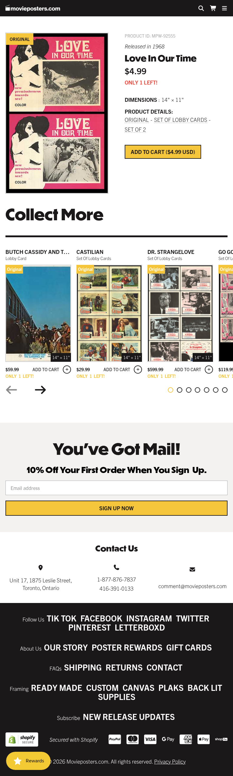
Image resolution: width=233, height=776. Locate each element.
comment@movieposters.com (192, 585)
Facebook (101, 618)
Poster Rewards (127, 647)
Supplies (116, 696)
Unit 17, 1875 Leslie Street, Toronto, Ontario (40, 584)
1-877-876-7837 (116, 579)
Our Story (66, 647)
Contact (164, 667)
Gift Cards (189, 647)
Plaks (171, 687)
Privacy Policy (170, 761)
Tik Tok (61, 618)
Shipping (83, 667)
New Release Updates (129, 716)
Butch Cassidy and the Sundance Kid (58, 251)
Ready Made (56, 687)
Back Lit (204, 687)
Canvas (138, 687)
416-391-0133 (116, 588)
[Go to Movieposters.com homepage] (32, 8)
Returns (124, 667)
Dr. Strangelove (170, 251)
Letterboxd (140, 627)
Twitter (192, 618)
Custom (102, 687)
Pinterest (89, 627)
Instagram (149, 618)
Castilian (89, 251)
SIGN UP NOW (116, 508)
